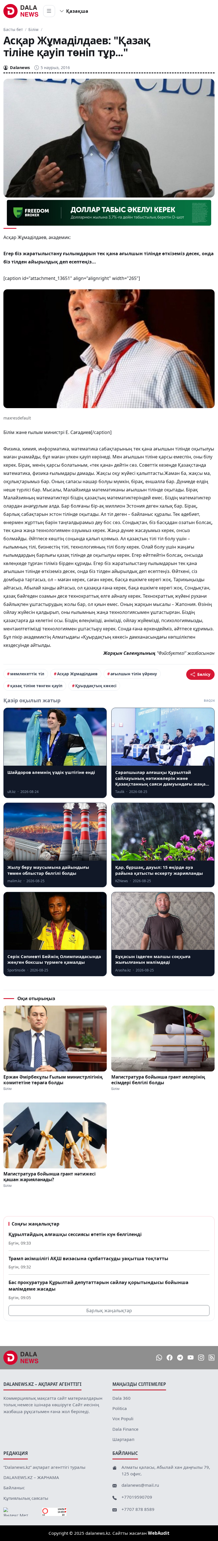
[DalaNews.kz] (21, 1358)
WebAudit (158, 1533)
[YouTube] (191, 1357)
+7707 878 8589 (137, 1509)
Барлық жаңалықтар (109, 1310)
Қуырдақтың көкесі (95, 685)
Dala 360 (121, 1398)
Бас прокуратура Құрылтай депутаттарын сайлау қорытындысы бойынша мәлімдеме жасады (98, 1285)
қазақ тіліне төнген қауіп (36, 685)
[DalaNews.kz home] (21, 11)
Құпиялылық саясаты (25, 1498)
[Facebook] (170, 1357)
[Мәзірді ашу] (49, 11)
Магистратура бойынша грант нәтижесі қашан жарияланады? (49, 1176)
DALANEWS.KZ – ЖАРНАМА (31, 1477)
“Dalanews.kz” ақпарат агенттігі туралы (44, 1467)
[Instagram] (201, 1357)
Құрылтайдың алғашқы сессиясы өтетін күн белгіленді (75, 1234)
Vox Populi (122, 1418)
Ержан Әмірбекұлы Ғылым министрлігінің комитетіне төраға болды (53, 1079)
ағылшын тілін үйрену (133, 673)
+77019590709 (136, 1497)
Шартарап (123, 1439)
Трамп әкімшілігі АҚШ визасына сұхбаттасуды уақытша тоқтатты (88, 1258)
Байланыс (14, 1487)
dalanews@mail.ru (140, 1485)
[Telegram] (180, 1357)
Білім (33, 29)
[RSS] (212, 1357)
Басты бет (13, 29)
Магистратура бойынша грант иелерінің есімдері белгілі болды (158, 1079)
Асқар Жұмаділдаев (77, 673)
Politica (119, 1408)
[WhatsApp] (159, 1357)
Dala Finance (125, 1429)
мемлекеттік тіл (27, 673)
